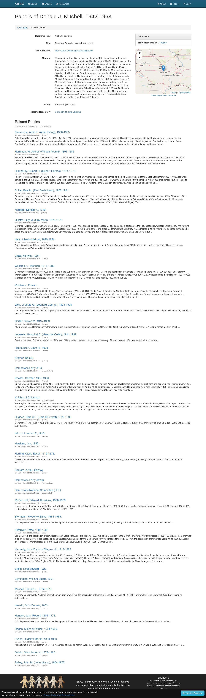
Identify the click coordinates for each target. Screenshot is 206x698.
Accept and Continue (193, 693)
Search (34, 3)
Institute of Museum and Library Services (163, 683)
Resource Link (43, 50)
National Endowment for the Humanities (163, 685)
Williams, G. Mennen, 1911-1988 (34, 266)
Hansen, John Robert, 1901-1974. (35, 615)
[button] (174, 4)
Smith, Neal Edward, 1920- (31, 568)
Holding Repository (40, 111)
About (162, 3)
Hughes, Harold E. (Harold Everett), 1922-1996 (43, 417)
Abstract (46, 57)
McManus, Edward (26, 285)
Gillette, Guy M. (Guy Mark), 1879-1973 (38, 220)
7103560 (162, 42)
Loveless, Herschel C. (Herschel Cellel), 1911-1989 (45, 334)
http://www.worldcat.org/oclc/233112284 (74, 50)
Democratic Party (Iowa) (29, 480)
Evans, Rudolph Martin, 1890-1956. (36, 639)
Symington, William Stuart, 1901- (34, 579)
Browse (48, 3)
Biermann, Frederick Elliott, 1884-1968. (38, 516)
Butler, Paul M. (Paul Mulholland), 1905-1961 (41, 190)
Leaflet (173, 92)
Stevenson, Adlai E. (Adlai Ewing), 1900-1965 (42, 132)
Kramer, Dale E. (24, 358)
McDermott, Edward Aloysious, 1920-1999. (40, 500)
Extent (47, 104)
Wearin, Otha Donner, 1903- (32, 605)
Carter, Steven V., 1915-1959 (32, 321)
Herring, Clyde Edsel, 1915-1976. (35, 453)
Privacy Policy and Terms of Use (59, 694)
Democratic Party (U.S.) (29, 368)
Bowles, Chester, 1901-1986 (32, 378)
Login (188, 3)
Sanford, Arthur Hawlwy (29, 470)
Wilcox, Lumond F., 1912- (30, 433)
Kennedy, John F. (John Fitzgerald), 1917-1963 (43, 549)
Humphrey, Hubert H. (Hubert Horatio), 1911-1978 (45, 171)
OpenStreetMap (184, 92)
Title (48, 43)
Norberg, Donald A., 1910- (30, 209)
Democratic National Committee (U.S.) (38, 490)
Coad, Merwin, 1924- (27, 255)
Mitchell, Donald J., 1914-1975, (33, 589)
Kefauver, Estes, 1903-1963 (31, 530)
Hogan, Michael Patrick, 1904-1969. (36, 629)
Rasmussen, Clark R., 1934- (32, 348)
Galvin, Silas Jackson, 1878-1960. (35, 652)
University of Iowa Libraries (68, 111)
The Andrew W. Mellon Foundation (163, 680)
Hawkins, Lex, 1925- (27, 443)
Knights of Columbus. (28, 397)
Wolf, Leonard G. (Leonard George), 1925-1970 (43, 304)
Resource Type (43, 35)
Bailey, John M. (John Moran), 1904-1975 (40, 662)
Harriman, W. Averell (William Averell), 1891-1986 (44, 151)
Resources (22, 27)
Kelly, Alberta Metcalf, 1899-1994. (35, 239)
